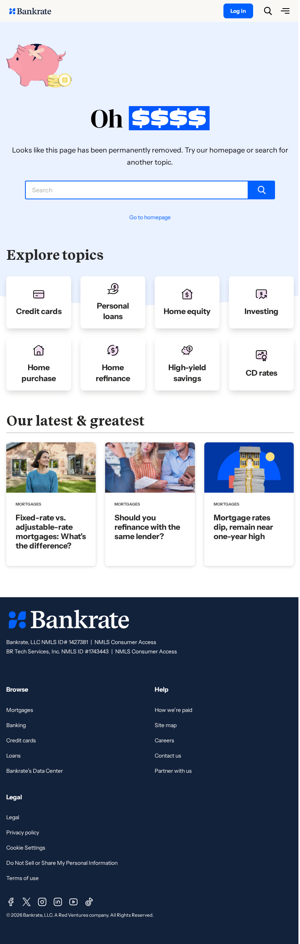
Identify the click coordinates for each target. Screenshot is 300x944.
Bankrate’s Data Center (34, 770)
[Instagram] (42, 902)
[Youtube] (73, 902)
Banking (16, 725)
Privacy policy (22, 832)
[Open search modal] (268, 11)
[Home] (34, 11)
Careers (164, 740)
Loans (13, 755)
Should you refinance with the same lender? (147, 527)
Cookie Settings (25, 847)
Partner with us (173, 770)
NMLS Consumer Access (125, 642)
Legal (12, 817)
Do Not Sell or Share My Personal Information (62, 862)
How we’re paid (173, 709)
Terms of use (22, 878)
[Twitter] (26, 902)
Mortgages (19, 709)
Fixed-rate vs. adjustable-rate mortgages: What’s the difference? (51, 531)
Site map (166, 725)
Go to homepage (150, 217)
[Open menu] (285, 11)
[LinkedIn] (57, 902)
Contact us (168, 755)
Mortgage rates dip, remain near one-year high (243, 527)
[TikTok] (89, 902)
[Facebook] (11, 902)
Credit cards (21, 740)
